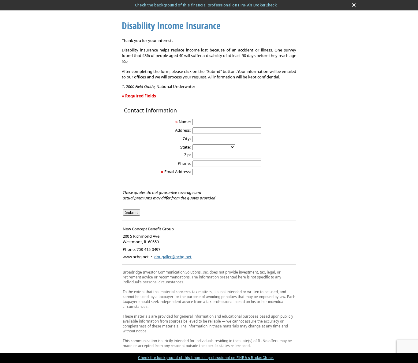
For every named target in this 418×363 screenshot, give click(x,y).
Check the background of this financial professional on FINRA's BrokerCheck (206, 5)
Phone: (184, 163)
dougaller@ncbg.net (173, 256)
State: (185, 147)
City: (187, 138)
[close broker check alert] (354, 5)
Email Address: (177, 171)
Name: (185, 121)
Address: (183, 130)
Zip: (187, 154)
